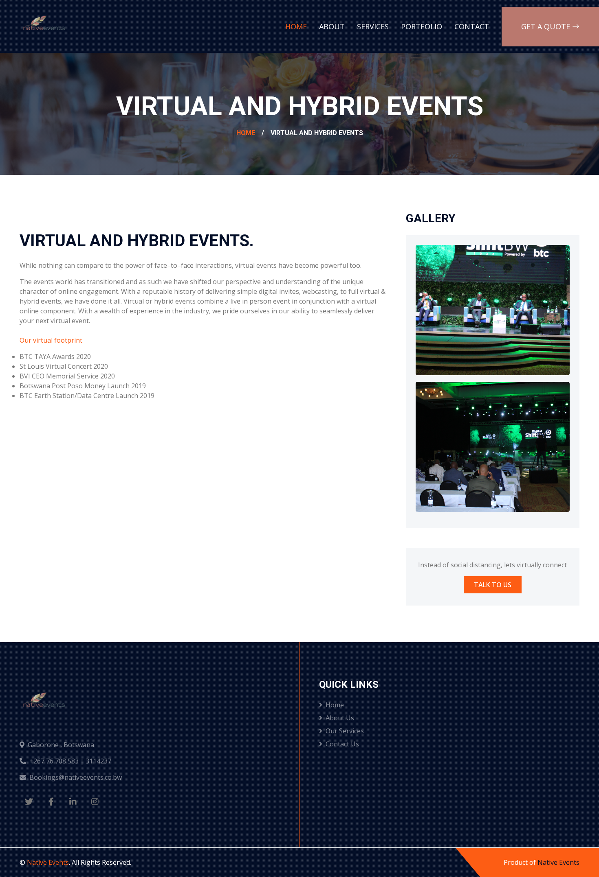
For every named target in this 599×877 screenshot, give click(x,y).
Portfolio (421, 26)
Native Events (48, 862)
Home (296, 26)
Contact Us (342, 743)
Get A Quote (546, 26)
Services (373, 26)
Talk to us (492, 584)
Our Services (345, 730)
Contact (471, 26)
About (332, 26)
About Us (340, 717)
